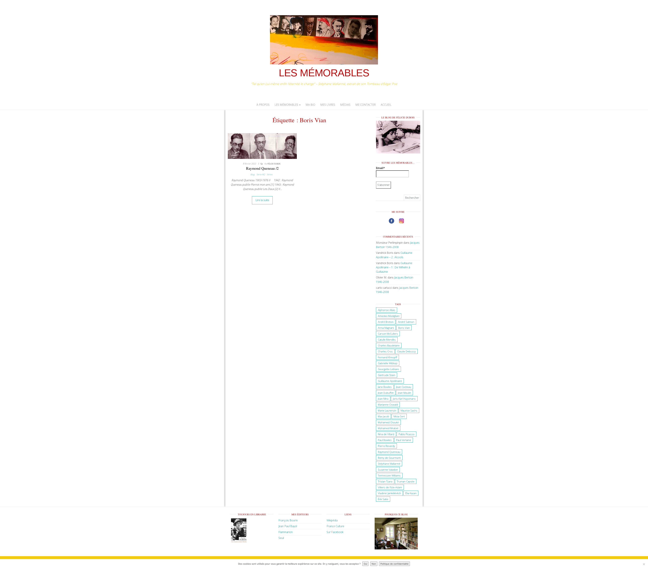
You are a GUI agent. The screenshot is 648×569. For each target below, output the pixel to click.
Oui (365, 563)
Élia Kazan (410, 493)
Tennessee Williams (389, 475)
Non (374, 563)
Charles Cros (385, 351)
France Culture (335, 526)
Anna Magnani (386, 327)
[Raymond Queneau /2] (262, 146)
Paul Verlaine (403, 440)
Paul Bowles (385, 440)
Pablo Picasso (406, 434)
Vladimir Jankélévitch (389, 493)
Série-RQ (260, 174)
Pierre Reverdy (386, 446)
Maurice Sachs (409, 410)
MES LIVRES (327, 105)
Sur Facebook (335, 532)
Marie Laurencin (387, 410)
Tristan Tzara (385, 481)
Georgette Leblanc (388, 369)
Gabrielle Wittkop (387, 363)
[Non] (643, 564)
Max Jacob (383, 416)
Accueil (386, 105)
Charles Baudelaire (389, 345)
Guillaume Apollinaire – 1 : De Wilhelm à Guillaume (394, 267)
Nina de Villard (386, 434)
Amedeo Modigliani (388, 316)
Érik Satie (383, 499)
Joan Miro (383, 398)
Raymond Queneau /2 (262, 168)
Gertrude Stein (386, 375)
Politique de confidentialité (394, 563)
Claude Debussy (406, 351)
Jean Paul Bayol (287, 526)
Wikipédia (332, 520)
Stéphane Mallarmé (389, 463)
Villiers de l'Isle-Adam (390, 487)
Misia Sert (399, 416)
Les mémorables (287, 105)
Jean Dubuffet (386, 392)
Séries (270, 174)
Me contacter (365, 105)
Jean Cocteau (403, 387)
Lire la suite (262, 200)
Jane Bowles (385, 387)
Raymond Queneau (389, 452)
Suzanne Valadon (388, 469)
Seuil (281, 538)
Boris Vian (404, 327)
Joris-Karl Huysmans (404, 398)
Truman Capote (405, 481)
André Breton (386, 322)
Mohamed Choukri (388, 422)
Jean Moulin (404, 392)
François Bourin (288, 520)
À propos (262, 105)
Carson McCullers (388, 333)
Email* (380, 168)
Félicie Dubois (273, 163)
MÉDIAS (345, 105)
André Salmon (406, 322)
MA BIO (310, 105)
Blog (252, 174)
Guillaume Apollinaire (390, 381)
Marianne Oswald (388, 404)
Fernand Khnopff (387, 357)
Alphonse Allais (386, 310)
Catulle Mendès (387, 339)
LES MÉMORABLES (324, 73)
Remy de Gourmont (389, 457)
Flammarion (285, 532)
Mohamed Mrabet (388, 428)
